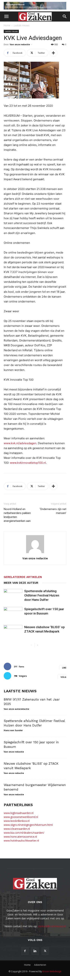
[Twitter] (45, 951)
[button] (6, 16)
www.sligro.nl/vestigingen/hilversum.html (28, 825)
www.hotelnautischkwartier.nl (21, 840)
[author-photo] (35, 553)
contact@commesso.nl (52, 926)
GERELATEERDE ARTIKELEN (23, 577)
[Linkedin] (35, 951)
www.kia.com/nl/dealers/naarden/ (24, 832)
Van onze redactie (20, 44)
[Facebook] (25, 951)
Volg (63, 677)
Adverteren (40, 964)
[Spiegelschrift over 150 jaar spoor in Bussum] (13, 613)
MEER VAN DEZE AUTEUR (21, 582)
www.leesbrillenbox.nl (16, 821)
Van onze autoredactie (16, 708)
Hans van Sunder (13, 730)
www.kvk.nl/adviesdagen (20, 443)
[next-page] (37, 645)
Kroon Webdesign (51, 971)
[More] (53, 53)
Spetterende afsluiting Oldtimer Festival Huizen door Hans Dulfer (41, 595)
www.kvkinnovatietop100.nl (28, 462)
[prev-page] (31, 645)
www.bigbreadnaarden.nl (18, 813)
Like (64, 667)
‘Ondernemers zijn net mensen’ (53, 511)
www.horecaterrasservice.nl (20, 836)
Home (7, 25)
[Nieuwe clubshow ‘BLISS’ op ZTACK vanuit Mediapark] (13, 631)
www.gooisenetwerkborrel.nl (21, 817)
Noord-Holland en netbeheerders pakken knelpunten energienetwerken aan (17, 515)
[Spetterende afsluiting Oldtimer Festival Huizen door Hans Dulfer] (13, 595)
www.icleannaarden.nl (17, 828)
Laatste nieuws (21, 25)
